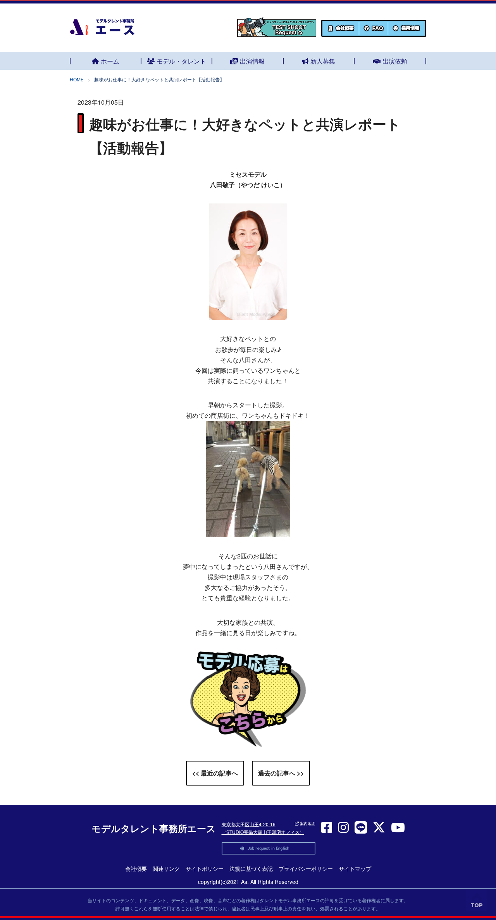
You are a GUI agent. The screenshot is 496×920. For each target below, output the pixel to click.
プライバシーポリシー (306, 868)
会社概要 (136, 868)
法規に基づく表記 (251, 868)
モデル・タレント (181, 61)
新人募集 (322, 61)
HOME (77, 79)
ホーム (110, 61)
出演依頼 (394, 61)
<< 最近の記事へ (215, 772)
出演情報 (252, 61)
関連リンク (166, 868)
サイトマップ (355, 868)
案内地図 (307, 823)
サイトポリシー (205, 868)
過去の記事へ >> (281, 772)
